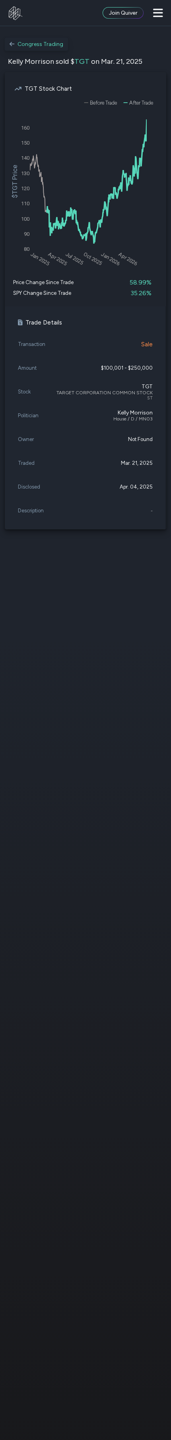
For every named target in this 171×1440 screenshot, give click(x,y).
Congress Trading (40, 44)
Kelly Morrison (135, 412)
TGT (81, 61)
